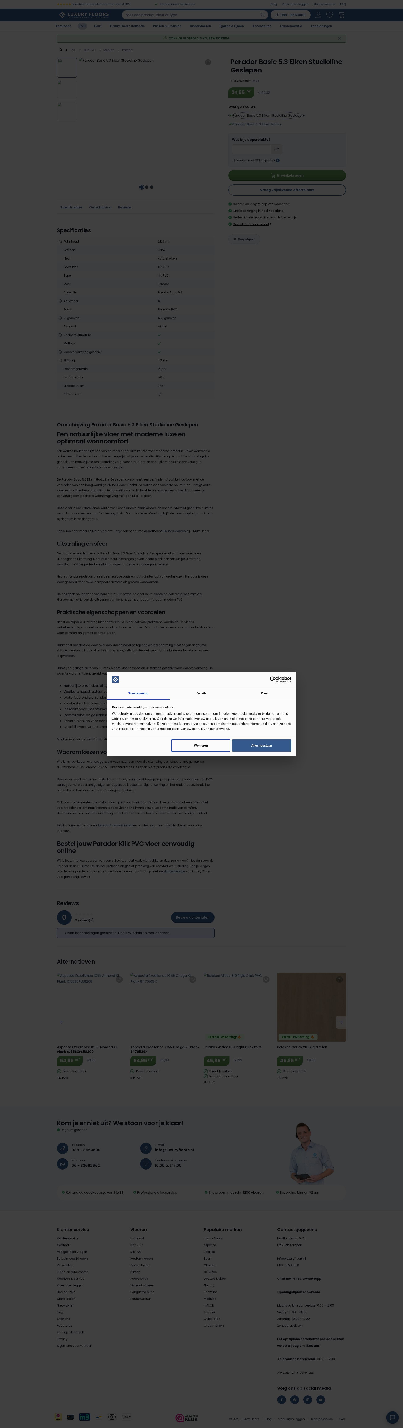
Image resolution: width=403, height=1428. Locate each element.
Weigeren (201, 745)
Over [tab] (264, 693)
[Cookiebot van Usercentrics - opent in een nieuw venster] (273, 679)
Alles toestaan (261, 745)
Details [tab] (201, 693)
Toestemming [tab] (138, 693)
